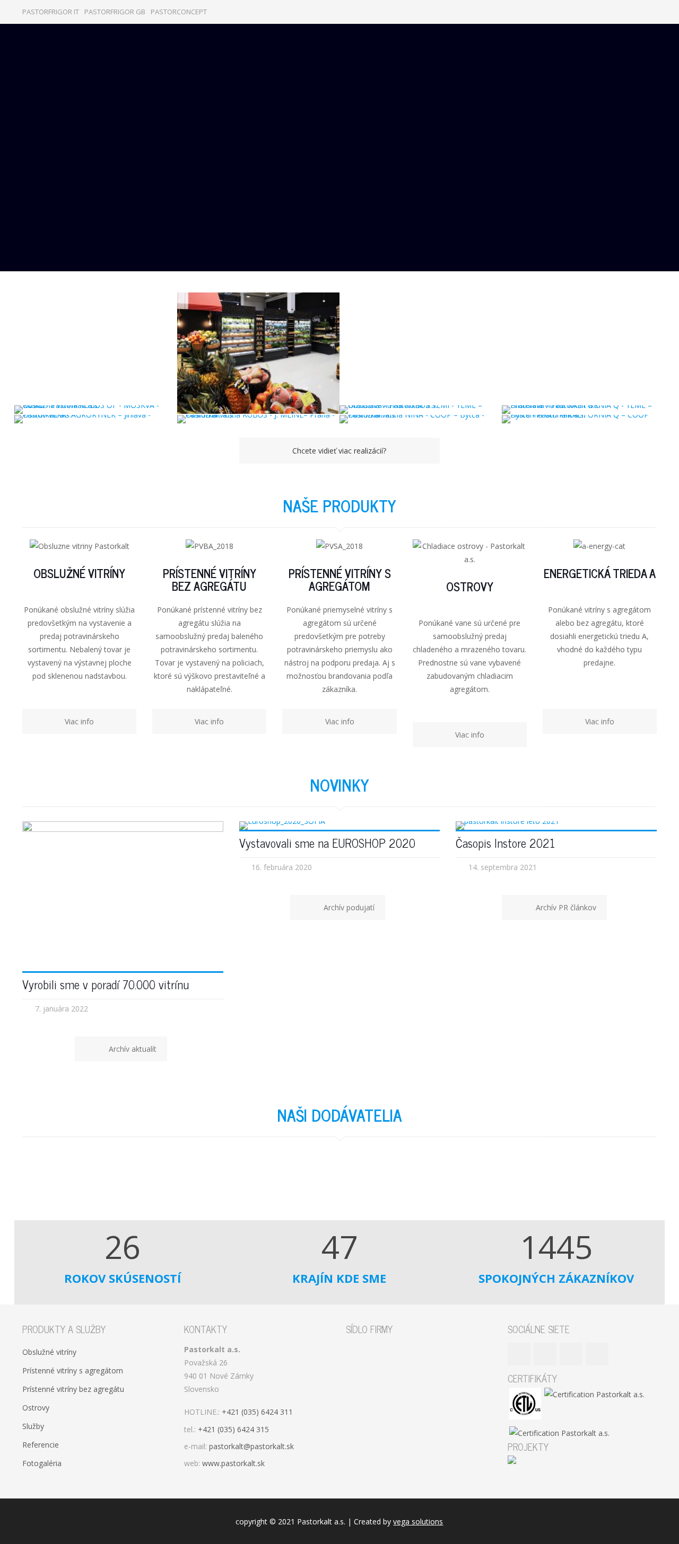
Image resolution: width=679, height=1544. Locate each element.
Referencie (40, 1445)
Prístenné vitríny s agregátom (72, 1370)
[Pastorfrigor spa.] (75, 1179)
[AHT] (180, 1179)
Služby (33, 1426)
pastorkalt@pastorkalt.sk (251, 1446)
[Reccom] (497, 1179)
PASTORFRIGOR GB (114, 11)
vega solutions (418, 1521)
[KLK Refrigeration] (286, 1179)
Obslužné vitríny (49, 1352)
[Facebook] (608, 11)
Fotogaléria (42, 1463)
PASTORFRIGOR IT (50, 11)
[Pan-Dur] (603, 1179)
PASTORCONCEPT (179, 11)
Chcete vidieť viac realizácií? (339, 451)
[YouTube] (622, 11)
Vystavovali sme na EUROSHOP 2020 (327, 843)
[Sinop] (392, 1179)
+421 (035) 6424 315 (233, 1429)
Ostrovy (35, 1408)
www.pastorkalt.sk (233, 1463)
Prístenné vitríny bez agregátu (73, 1389)
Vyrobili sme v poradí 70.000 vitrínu (105, 984)
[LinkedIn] (636, 11)
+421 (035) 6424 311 (257, 1412)
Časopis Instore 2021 (505, 843)
